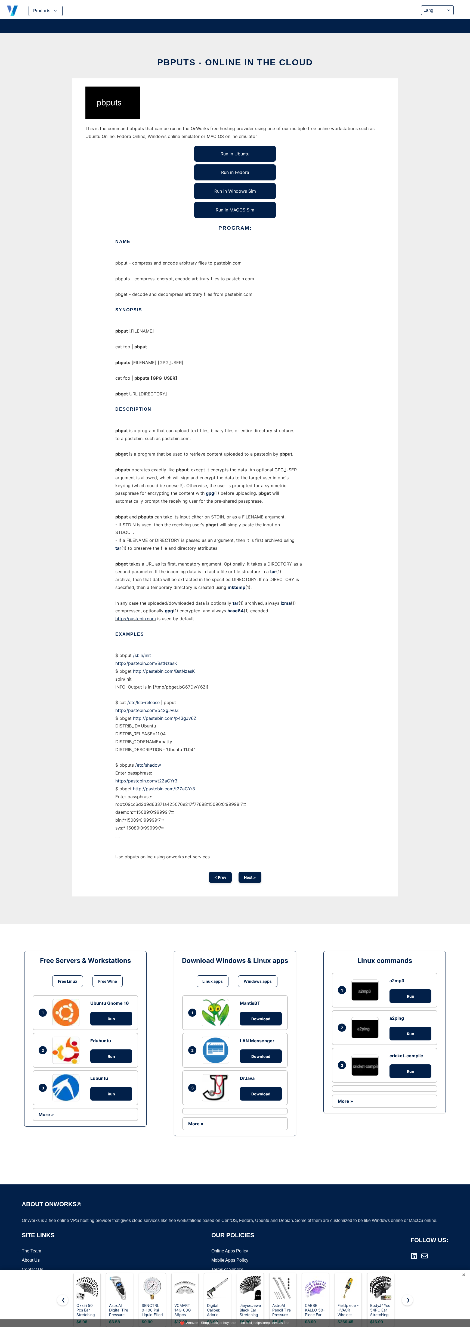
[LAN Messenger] (216, 1050)
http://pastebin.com (135, 618)
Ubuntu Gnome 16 (109, 1003)
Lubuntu (99, 1078)
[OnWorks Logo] (12, 11)
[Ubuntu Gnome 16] (67, 1012)
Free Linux (67, 981)
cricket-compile (406, 1055)
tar (118, 548)
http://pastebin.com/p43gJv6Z (147, 710)
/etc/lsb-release (143, 702)
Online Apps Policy (229, 1251)
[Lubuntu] (67, 1087)
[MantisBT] (216, 1012)
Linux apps (212, 981)
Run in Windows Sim (235, 191)
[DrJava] (216, 1087)
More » (46, 1114)
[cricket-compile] (366, 1065)
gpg (210, 493)
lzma (286, 603)
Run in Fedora (235, 172)
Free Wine (107, 981)
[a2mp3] (366, 989)
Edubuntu (100, 1040)
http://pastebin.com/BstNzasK (146, 663)
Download (260, 1018)
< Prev (220, 877)
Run (111, 1018)
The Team (31, 1251)
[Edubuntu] (67, 1050)
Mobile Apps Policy (229, 1260)
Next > (250, 877)
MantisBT (250, 1003)
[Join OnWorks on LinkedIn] (414, 1256)
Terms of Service (227, 1269)
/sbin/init (142, 655)
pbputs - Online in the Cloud (235, 62)
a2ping (396, 1018)
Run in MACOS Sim (235, 210)
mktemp (236, 587)
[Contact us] (424, 1256)
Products (41, 10)
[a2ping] (366, 1027)
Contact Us (32, 1269)
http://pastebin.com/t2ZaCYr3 (146, 781)
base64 (235, 610)
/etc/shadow (148, 765)
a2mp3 (396, 980)
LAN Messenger (257, 1040)
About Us (31, 1260)
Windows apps (258, 981)
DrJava (247, 1078)
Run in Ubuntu (235, 153)
